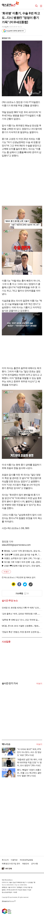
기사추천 (22, 593)
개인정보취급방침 (26, 860)
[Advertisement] (20, 721)
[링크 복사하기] (30, 584)
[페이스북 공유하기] (19, 584)
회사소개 (5, 860)
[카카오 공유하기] (13, 584)
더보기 (39, 683)
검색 (36, 6)
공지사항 (34, 863)
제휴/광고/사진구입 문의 (11, 863)
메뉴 (41, 6)
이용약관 (14, 860)
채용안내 (25, 863)
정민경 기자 (6, 38)
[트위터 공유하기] (24, 584)
